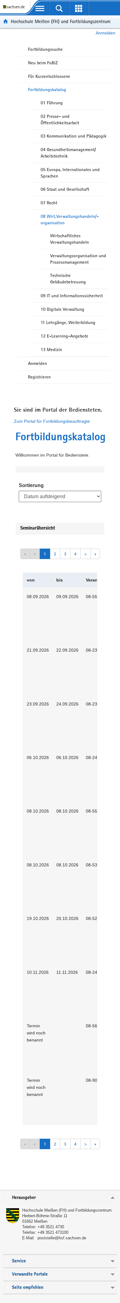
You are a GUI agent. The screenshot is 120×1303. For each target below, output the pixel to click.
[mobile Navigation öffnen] (40, 8)
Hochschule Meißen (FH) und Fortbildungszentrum (60, 21)
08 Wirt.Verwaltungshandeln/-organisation (70, 220)
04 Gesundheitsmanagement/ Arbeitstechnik (68, 153)
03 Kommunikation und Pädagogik (73, 136)
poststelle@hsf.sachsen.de (62, 1238)
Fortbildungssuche (45, 49)
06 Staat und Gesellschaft (65, 189)
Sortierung (31, 485)
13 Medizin (51, 349)
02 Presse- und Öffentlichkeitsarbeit (60, 120)
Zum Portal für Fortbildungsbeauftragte (52, 421)
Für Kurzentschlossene (49, 76)
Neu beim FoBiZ (43, 63)
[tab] (60, 1198)
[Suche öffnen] (59, 8)
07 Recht (49, 203)
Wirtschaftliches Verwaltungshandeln (69, 239)
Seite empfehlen (27, 1287)
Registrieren (39, 377)
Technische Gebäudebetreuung (68, 279)
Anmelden (105, 32)
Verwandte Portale (30, 1274)
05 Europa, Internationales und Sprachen (70, 173)
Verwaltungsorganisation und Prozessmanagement (78, 259)
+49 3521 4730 (51, 1227)
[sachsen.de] (15, 9)
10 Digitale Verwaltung (62, 309)
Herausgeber (24, 1197)
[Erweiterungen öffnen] (78, 8)
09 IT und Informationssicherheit (72, 295)
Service (19, 1261)
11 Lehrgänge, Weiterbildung (68, 322)
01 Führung (52, 103)
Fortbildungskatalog (47, 89)
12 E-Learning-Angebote (64, 336)
